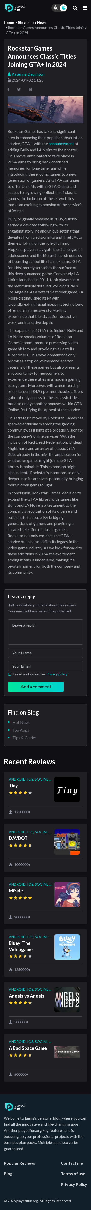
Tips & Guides (24, 737)
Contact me (72, 1163)
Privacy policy (56, 674)
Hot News (38, 22)
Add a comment (36, 686)
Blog (22, 22)
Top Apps (20, 729)
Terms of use (73, 1173)
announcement (61, 143)
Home (9, 22)
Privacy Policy (74, 1184)
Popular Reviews (19, 1163)
